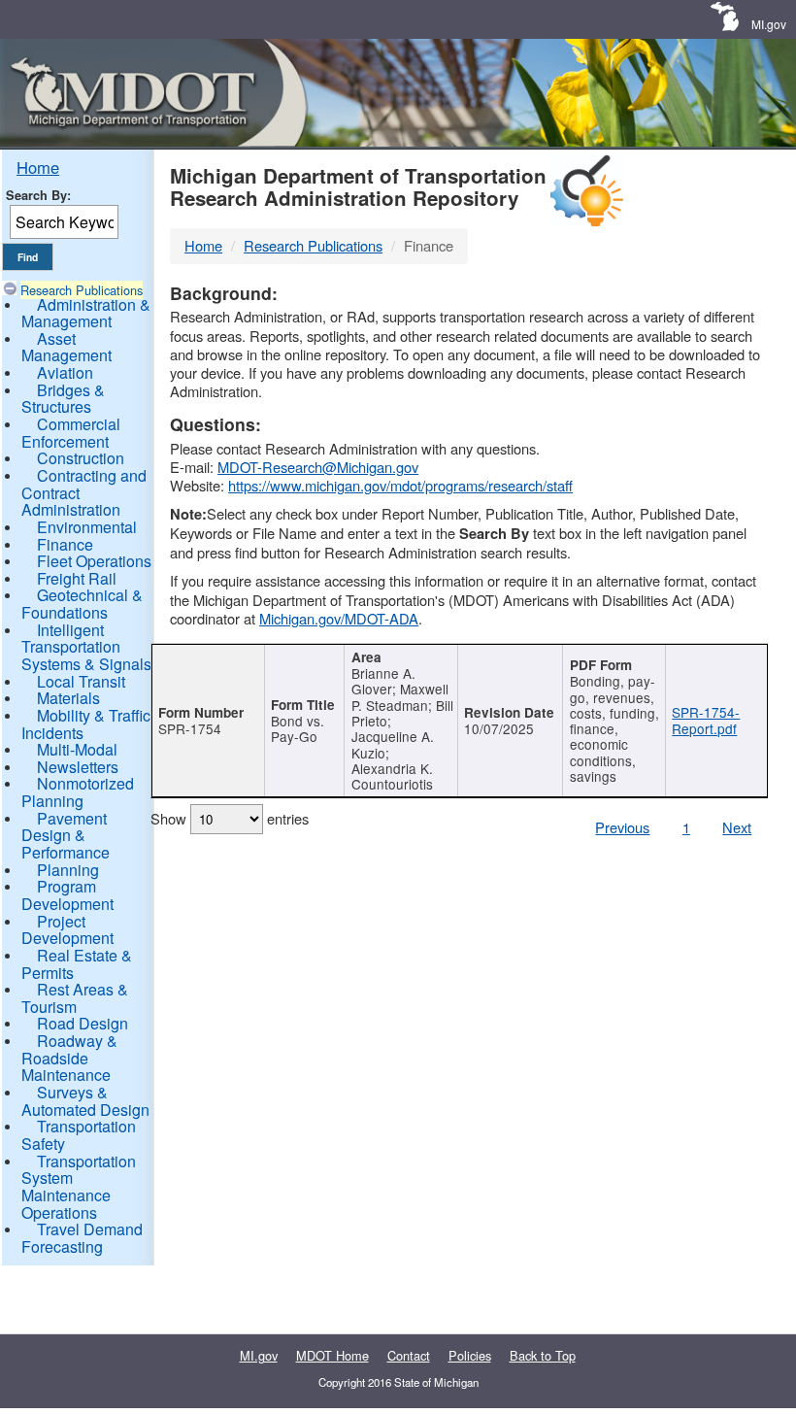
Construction (80, 458)
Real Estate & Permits (76, 964)
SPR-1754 (189, 728)
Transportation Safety (78, 1135)
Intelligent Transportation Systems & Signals (86, 647)
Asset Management (66, 347)
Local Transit (81, 681)
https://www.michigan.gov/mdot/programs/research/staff (400, 485)
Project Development (67, 930)
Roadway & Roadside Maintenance (69, 1057)
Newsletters (77, 767)
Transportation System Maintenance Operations (78, 1187)
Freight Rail (76, 578)
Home (38, 167)
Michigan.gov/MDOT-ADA (338, 618)
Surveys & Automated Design (85, 1101)
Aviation (65, 372)
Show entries (229, 818)
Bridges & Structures (63, 399)
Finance (65, 544)
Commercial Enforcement (70, 433)
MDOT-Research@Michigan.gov (317, 466)
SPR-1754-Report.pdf (706, 719)
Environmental (87, 527)
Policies (469, 1355)
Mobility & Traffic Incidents (85, 724)
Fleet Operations (94, 561)
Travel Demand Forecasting (82, 1238)
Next (736, 827)
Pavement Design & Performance (65, 835)
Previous (622, 827)
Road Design (82, 1023)
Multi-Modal (77, 749)
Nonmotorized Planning (77, 792)
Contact (408, 1355)
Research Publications (81, 290)
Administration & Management (85, 313)
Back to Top (543, 1355)
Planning (68, 869)
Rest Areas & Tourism (74, 998)
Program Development (67, 895)
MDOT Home (332, 1355)
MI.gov (768, 24)
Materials (68, 698)
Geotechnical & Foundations (82, 603)
